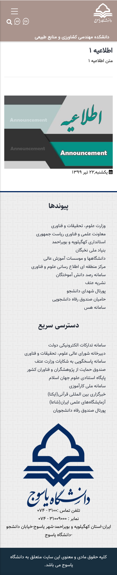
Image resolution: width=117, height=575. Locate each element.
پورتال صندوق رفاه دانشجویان (79, 410)
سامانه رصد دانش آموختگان (81, 275)
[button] (58, 99)
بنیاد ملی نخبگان (91, 250)
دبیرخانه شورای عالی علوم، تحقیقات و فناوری (65, 353)
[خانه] (103, 13)
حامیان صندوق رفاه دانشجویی (79, 299)
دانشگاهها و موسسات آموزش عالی (74, 258)
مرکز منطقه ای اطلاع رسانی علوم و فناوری (68, 266)
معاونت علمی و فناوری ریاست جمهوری (71, 234)
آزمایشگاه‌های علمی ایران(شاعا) (77, 402)
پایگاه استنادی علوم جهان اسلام (77, 378)
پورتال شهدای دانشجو (86, 291)
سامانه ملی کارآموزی (87, 386)
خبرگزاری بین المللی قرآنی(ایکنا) (77, 394)
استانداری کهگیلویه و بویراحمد (79, 242)
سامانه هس (95, 307)
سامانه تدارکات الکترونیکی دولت (77, 345)
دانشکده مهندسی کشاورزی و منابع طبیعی (72, 37)
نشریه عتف (95, 283)
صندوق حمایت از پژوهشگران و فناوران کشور (66, 369)
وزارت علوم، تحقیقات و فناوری (78, 226)
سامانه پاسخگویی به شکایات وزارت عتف (70, 361)
